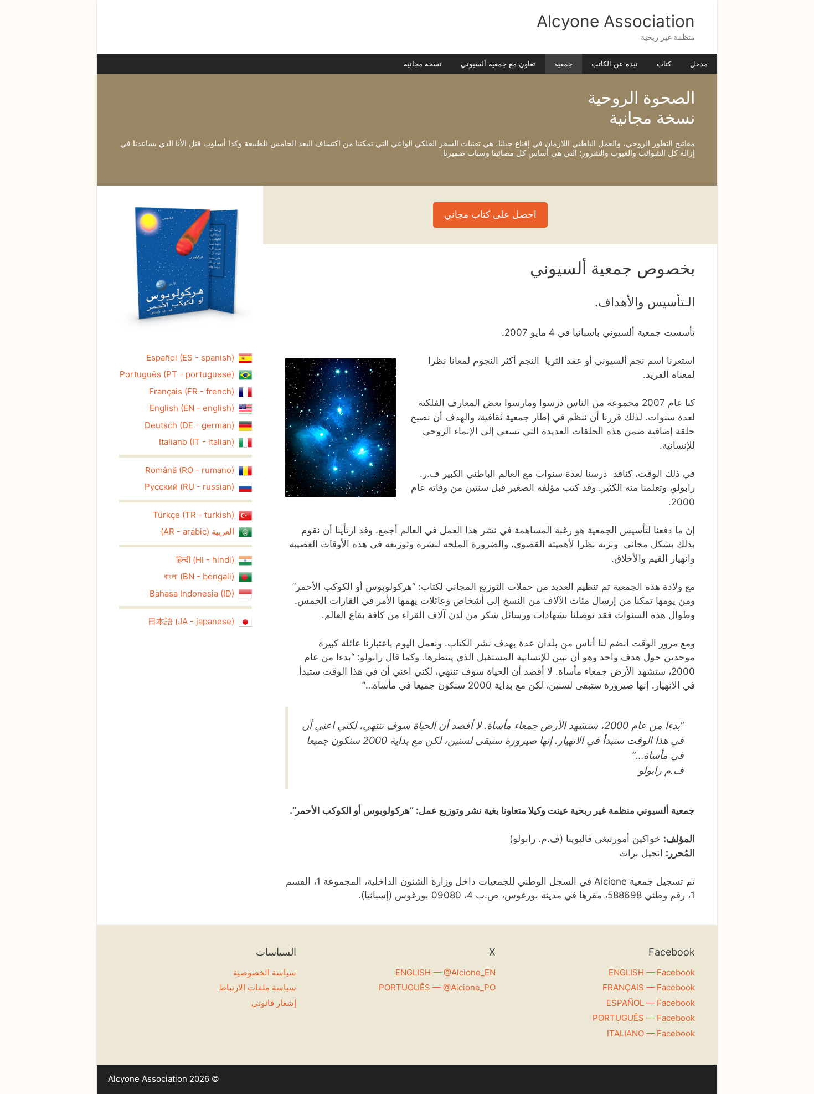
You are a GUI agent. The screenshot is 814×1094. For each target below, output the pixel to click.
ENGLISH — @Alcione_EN (445, 972)
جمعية (563, 63)
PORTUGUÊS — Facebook (644, 1018)
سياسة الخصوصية (264, 972)
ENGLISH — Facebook (652, 972)
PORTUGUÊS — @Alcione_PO (437, 987)
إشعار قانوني (273, 1003)
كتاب (664, 63)
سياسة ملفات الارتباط (257, 987)
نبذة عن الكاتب (614, 63)
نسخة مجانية (423, 63)
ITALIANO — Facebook (651, 1033)
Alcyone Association (616, 21)
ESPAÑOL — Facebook (650, 1003)
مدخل (699, 63)
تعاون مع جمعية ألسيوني (498, 63)
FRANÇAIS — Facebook (648, 987)
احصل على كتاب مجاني (490, 214)
